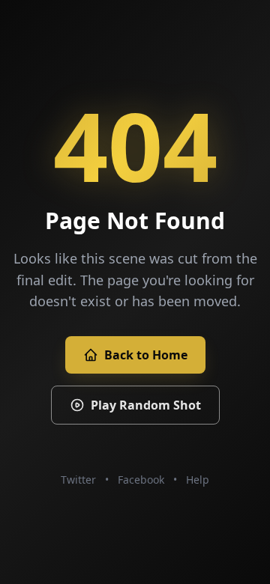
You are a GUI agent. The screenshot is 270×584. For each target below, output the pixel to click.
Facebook (141, 479)
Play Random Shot (146, 405)
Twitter (78, 479)
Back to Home (146, 355)
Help (197, 479)
